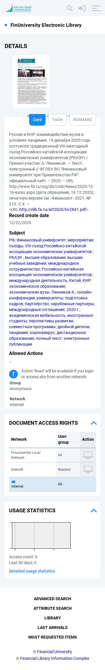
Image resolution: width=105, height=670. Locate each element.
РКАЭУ (16, 257)
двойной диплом (73, 326)
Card (37, 119)
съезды (16, 246)
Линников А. (63, 292)
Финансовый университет (41, 240)
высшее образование (45, 257)
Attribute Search (53, 608)
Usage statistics (32, 510)
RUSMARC (82, 119)
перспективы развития (51, 321)
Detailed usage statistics (32, 571)
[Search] (70, 8)
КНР (87, 280)
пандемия (18, 332)
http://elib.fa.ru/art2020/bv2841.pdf (53, 209)
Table (57, 119)
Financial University (54, 651)
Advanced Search (52, 598)
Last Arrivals (53, 627)
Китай (75, 280)
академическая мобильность (37, 315)
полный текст (49, 338)
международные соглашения (37, 309)
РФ (12, 240)
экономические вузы (29, 292)
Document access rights (43, 423)
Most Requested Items (52, 637)
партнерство (37, 303)
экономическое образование (37, 286)
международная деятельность (38, 280)
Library (52, 618)
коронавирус (42, 332)
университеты (49, 298)
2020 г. (73, 309)
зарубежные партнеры (72, 303)
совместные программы (32, 326)
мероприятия (80, 240)
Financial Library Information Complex (54, 658)
